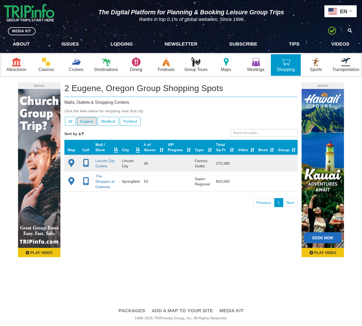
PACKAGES (131, 310)
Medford (108, 121)
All (70, 121)
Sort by (71, 134)
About (21, 44)
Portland (130, 121)
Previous (264, 202)
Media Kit (231, 310)
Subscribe (243, 44)
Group (283, 150)
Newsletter (181, 44)
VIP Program (175, 147)
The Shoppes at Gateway (104, 181)
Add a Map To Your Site (182, 310)
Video (243, 150)
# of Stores (150, 147)
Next (290, 202)
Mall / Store (100, 147)
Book (263, 150)
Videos (340, 44)
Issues (70, 44)
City (125, 150)
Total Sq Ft (221, 147)
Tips (294, 44)
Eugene (86, 121)
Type (199, 150)
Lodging (122, 44)
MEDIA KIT (21, 31)
